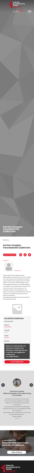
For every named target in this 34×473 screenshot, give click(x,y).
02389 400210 (13, 357)
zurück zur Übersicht (9, 255)
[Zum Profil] (17, 11)
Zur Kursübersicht (17, 362)
